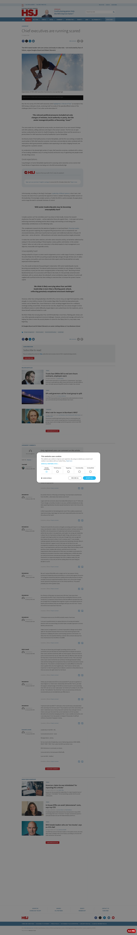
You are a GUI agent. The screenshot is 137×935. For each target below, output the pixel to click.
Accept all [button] (89, 478)
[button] (68, 463)
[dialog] (68, 467)
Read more (69, 461)
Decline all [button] (75, 478)
